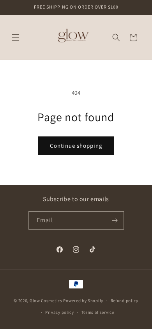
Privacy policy (59, 312)
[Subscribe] (115, 220)
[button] (15, 37)
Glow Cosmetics (46, 300)
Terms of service (97, 312)
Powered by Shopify (83, 300)
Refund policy (124, 300)
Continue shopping (76, 145)
